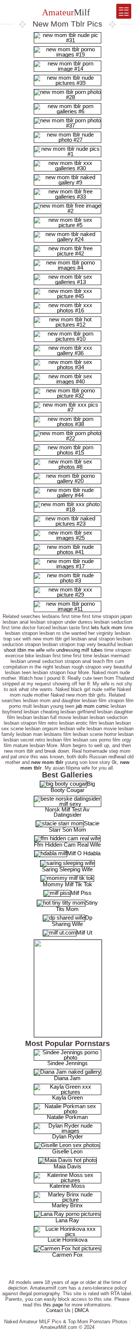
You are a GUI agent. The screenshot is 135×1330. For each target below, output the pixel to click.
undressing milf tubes (79, 650)
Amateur (65, 12)
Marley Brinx (67, 1205)
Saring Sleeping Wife (67, 869)
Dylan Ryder (67, 1136)
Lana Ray (67, 1220)
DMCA (82, 1310)
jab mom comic (92, 706)
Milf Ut (84, 932)
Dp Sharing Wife (72, 920)
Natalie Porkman (67, 1117)
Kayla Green (67, 1097)
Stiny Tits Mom (77, 905)
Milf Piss (81, 893)
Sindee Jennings (67, 1063)
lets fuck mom (106, 627)
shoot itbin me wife (24, 650)
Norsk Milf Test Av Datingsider (67, 812)
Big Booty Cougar (73, 786)
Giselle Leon (67, 1151)
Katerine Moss (67, 1186)
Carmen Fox (67, 1254)
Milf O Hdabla (83, 853)
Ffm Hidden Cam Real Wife (67, 844)
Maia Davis (67, 1166)
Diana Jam (67, 1078)
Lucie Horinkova (67, 1239)
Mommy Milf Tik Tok (67, 884)
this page (53, 1305)
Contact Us (58, 1310)
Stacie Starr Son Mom (74, 826)
